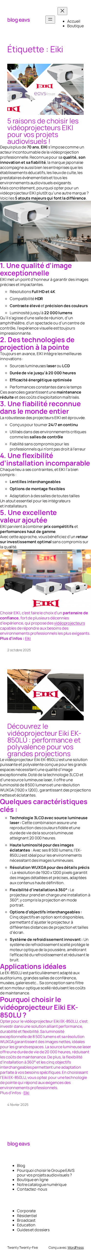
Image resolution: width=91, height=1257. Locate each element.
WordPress (75, 1247)
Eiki (28, 638)
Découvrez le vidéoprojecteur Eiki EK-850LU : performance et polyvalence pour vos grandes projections (44, 740)
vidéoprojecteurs (69, 623)
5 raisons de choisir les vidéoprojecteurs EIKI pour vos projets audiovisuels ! (43, 131)
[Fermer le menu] (62, 11)
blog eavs (18, 19)
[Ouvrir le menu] (50, 20)
